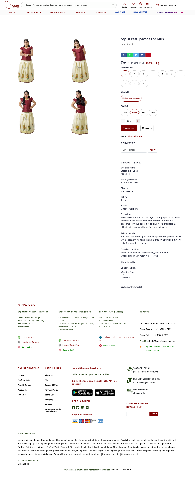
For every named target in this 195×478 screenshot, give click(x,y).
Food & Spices (25, 385)
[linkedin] (142, 55)
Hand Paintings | (26, 443)
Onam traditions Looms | (30, 440)
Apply (152, 149)
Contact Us (23, 463)
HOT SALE (120, 12)
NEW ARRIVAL (140, 12)
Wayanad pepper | (81, 450)
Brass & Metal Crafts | (152, 443)
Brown (134, 112)
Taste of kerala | (39, 450)
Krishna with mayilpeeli (131, 98)
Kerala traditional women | (107, 440)
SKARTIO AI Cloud (122, 469)
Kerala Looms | (49, 440)
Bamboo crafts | (89, 443)
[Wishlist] (133, 3)
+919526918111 (167, 323)
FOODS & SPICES (58, 12)
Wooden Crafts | (46, 447)
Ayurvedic (22, 390)
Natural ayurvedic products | (88, 454)
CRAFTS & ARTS (33, 12)
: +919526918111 (163, 329)
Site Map (49, 404)
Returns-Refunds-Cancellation (53, 410)
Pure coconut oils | (111, 454)
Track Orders (51, 395)
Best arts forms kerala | (108, 443)
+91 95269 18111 (30, 337)
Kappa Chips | (113, 447)
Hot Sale (22, 395)
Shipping (49, 400)
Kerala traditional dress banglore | (136, 450)
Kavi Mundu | (55, 443)
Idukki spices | (112, 450)
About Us (49, 375)
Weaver (98, 374)
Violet (153, 112)
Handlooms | (153, 440)
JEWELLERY (100, 12)
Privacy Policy (51, 390)
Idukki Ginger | (97, 450)
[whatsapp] (130, 55)
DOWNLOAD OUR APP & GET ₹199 (169, 12)
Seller (75, 374)
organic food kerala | (130, 447)
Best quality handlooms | (59, 450)
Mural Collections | (71, 443)
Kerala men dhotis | (84, 440)
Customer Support (149, 323)
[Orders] (147, 3)
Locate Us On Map (30, 342)
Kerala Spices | (128, 440)
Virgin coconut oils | (131, 454)
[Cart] (140, 3)
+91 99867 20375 (71, 340)
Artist (81, 374)
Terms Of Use (51, 385)
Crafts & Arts (24, 380)
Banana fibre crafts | (131, 443)
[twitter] (136, 55)
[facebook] (124, 55)
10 (134, 74)
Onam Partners (147, 329)
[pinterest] (148, 55)
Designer (89, 374)
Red (143, 112)
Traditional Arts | (167, 440)
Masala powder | (161, 450)
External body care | (63, 454)
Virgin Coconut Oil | (64, 447)
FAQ (47, 380)
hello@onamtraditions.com (162, 341)
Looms (21, 375)
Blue (125, 112)
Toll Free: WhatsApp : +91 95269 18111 (116, 339)
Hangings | (141, 440)
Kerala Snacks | (81, 447)
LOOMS (12, 12)
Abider (106, 374)
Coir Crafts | (32, 447)
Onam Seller (146, 335)
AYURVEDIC (81, 12)
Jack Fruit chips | (97, 447)
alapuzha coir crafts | (151, 447)
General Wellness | (44, 454)
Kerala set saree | (66, 440)
